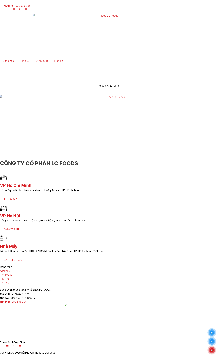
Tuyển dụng (41, 60)
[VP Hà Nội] (3, 208)
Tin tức (25, 60)
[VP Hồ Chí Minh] (3, 178)
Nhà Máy (8, 246)
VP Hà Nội (10, 215)
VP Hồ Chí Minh (15, 185)
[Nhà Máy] (3, 239)
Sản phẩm (9, 60)
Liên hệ (58, 60)
